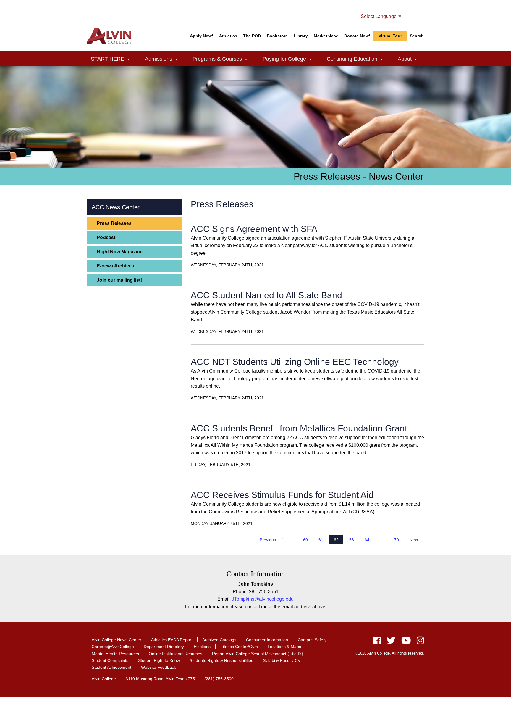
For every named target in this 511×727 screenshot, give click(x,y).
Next (414, 539)
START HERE (114, 59)
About (411, 59)
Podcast (106, 237)
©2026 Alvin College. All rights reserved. (389, 653)
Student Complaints (110, 660)
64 (367, 539)
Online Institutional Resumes (175, 653)
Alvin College (104, 678)
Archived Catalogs (219, 639)
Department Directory (164, 646)
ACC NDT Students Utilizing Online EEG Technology (295, 362)
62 (336, 539)
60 (305, 539)
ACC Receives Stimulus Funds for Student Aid (282, 495)
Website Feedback (158, 667)
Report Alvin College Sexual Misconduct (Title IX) (257, 653)
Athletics (228, 35)
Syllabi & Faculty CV (281, 660)
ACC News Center (116, 207)
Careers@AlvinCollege (113, 646)
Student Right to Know (159, 660)
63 (351, 539)
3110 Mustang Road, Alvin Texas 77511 (162, 678)
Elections (202, 646)
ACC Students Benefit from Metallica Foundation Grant (299, 428)
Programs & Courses (223, 59)
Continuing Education (358, 59)
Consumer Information (267, 639)
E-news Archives (115, 265)
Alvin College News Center (116, 639)
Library (301, 35)
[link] (128, 59)
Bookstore (277, 35)
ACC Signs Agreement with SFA (254, 229)
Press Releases (114, 223)
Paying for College (290, 59)
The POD (252, 35)
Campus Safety (312, 639)
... (290, 539)
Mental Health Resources (115, 653)
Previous (268, 539)
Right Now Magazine (120, 251)
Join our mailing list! (119, 280)
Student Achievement (111, 667)
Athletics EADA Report (172, 639)
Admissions (165, 59)
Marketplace (326, 35)
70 (396, 539)
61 (320, 539)
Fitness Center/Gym (239, 646)
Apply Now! (201, 35)
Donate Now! (357, 35)
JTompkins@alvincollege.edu (263, 599)
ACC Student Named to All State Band (266, 295)
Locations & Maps (284, 646)
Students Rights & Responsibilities (221, 660)
